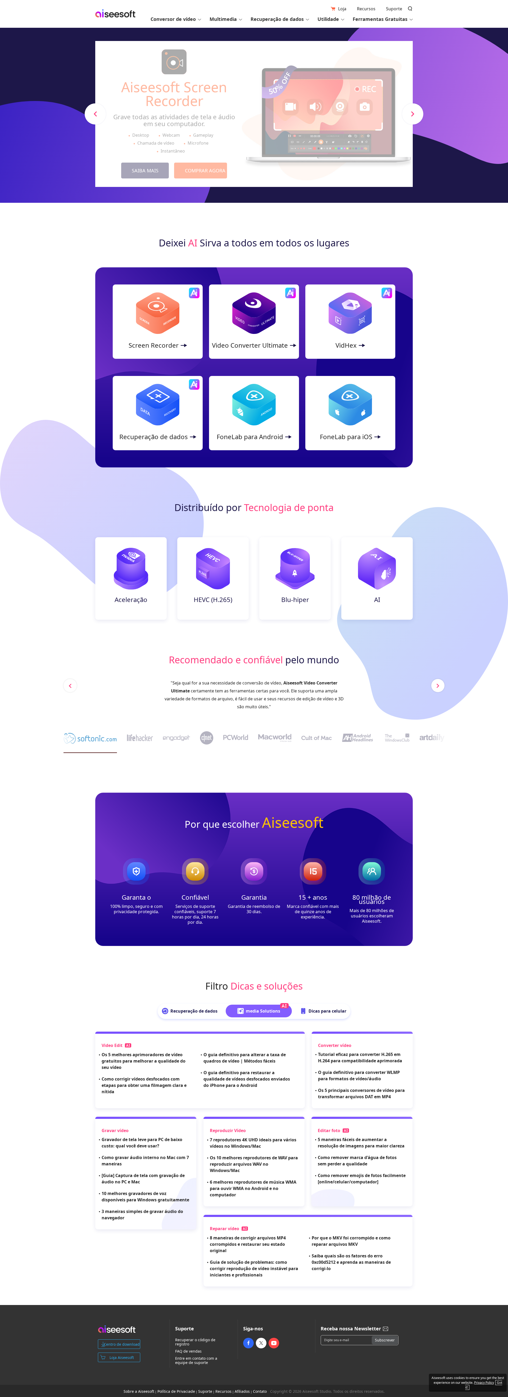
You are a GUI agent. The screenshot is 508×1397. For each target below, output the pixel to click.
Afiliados (242, 1391)
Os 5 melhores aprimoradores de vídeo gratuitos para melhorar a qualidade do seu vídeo (143, 1061)
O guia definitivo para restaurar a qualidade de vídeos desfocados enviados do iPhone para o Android (246, 1079)
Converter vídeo (334, 1045)
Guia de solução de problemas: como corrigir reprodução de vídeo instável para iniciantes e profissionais (254, 1268)
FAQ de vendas (188, 1351)
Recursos (366, 9)
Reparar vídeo (225, 1228)
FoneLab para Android (250, 436)
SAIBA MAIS (145, 170)
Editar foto (329, 1130)
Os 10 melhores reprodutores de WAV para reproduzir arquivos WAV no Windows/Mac (254, 1164)
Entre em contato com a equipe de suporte (196, 1360)
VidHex (346, 345)
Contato (260, 1391)
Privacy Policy (484, 1382)
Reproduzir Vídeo (228, 1130)
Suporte (394, 9)
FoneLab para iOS (346, 436)
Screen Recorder (154, 345)
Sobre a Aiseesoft (139, 1391)
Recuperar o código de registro (195, 1342)
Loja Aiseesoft (122, 1357)
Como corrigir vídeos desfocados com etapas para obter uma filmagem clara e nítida (144, 1085)
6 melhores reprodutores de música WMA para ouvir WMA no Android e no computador (253, 1188)
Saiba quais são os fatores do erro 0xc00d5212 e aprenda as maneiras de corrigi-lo (351, 1262)
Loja (342, 9)
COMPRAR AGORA (205, 170)
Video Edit (113, 1045)
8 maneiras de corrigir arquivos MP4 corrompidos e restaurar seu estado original (248, 1244)
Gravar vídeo (115, 1130)
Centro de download (122, 1344)
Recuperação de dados (153, 436)
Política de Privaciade (176, 1391)
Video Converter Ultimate (250, 345)
